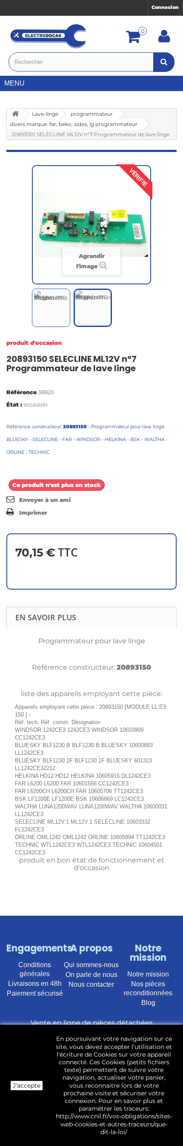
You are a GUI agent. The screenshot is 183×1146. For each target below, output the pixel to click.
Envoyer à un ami (45, 499)
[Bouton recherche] (163, 62)
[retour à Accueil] (15, 114)
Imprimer (33, 512)
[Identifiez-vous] (164, 39)
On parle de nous (91, 974)
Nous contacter (91, 984)
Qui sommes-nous (91, 964)
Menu (14, 83)
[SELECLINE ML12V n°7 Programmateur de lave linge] (51, 308)
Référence (21, 392)
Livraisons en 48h (35, 983)
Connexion (165, 7)
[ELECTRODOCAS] (49, 36)
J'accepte (26, 1085)
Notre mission (148, 974)
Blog (148, 1002)
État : (14, 404)
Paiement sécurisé (35, 993)
